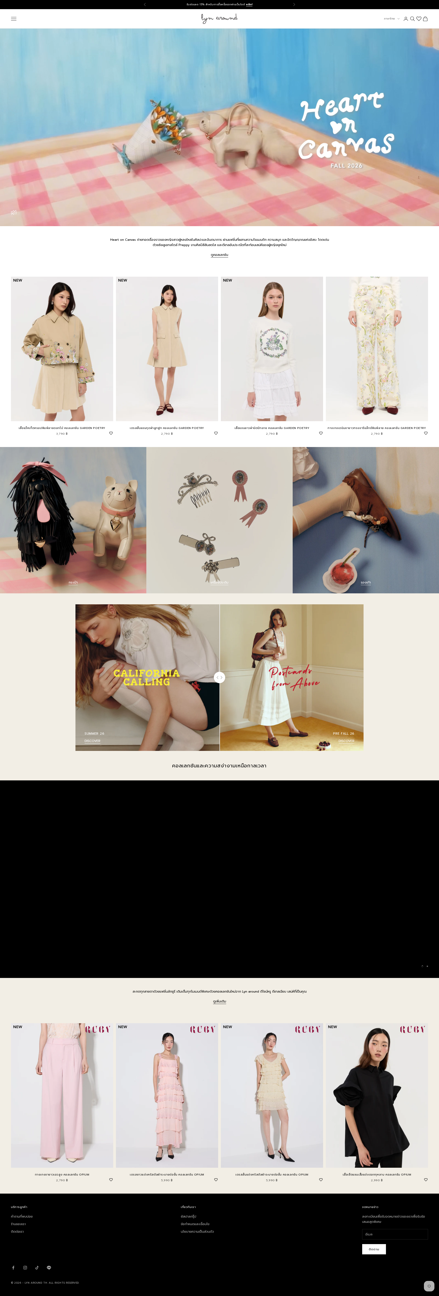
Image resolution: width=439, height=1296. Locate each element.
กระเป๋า (73, 582)
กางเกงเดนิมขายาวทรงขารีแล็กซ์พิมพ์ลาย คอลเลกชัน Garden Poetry (377, 428)
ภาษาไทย (389, 19)
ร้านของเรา (18, 1224)
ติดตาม (374, 1249)
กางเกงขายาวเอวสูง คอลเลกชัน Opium (62, 1175)
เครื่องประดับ (219, 582)
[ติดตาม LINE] (49, 1267)
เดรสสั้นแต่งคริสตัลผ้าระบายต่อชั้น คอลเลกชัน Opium (272, 1175)
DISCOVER (92, 741)
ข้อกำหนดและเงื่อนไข (195, 1224)
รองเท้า (366, 582)
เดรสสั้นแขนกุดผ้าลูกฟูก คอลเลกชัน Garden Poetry (167, 428)
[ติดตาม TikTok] (37, 1267)
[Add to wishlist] (110, 432)
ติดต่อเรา (17, 1231)
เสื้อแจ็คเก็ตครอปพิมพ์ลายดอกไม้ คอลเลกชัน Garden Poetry (62, 428)
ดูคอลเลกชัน (219, 254)
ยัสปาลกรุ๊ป (188, 1216)
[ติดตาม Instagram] (25, 1267)
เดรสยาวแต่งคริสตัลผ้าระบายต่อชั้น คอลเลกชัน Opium (167, 1175)
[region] (219, 879)
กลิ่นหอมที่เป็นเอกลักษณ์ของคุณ (219, 968)
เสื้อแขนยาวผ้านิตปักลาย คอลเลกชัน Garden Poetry (272, 428)
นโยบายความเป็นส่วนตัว (197, 1231)
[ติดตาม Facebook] (13, 1267)
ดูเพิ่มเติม (219, 1001)
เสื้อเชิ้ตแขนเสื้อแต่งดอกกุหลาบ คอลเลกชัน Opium (377, 1175)
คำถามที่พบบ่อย (22, 1216)
